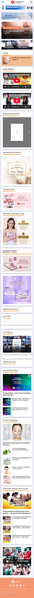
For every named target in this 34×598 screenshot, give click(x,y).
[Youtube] (17, 585)
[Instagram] (13, 585)
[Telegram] (20, 585)
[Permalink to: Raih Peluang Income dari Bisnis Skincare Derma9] (7, 411)
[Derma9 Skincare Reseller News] (17, 2)
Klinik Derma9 (5, 593)
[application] (17, 81)
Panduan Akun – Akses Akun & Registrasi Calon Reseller (21, 399)
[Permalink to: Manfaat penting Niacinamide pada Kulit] (7, 461)
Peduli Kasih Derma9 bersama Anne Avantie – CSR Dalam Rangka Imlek (21, 536)
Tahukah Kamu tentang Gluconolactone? (24, 46)
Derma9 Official (22, 592)
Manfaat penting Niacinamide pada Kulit (21, 458)
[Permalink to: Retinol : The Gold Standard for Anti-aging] (7, 470)
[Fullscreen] (29, 87)
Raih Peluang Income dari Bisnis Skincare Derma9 (20, 408)
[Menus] (2, 2)
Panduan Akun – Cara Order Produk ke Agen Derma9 (17, 394)
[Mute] (26, 87)
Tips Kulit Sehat (16, 28)
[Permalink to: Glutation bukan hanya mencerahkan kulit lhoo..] (17, 432)
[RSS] (24, 585)
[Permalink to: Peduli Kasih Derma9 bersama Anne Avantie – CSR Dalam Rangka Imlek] (7, 539)
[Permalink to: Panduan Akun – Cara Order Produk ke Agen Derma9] (17, 382)
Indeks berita (5, 595)
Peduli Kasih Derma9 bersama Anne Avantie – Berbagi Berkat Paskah (21, 517)
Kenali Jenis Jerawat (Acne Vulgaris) (13, 32)
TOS (21, 593)
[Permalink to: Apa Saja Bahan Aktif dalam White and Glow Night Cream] (7, 479)
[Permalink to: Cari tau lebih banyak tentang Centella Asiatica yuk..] (7, 451)
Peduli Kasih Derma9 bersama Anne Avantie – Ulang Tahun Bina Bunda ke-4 (17, 512)
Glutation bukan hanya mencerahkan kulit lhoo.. (16, 444)
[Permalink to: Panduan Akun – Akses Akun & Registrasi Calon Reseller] (7, 402)
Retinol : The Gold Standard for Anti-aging (21, 467)
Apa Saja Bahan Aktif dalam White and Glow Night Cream (8, 46)
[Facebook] (10, 585)
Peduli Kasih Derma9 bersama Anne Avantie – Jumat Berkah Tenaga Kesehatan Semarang (21, 526)
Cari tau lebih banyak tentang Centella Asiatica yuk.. (20, 449)
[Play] (5, 87)
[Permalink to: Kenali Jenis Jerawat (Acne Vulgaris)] (6, 60)
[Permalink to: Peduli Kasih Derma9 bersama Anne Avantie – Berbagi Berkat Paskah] (7, 520)
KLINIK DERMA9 (8, 28)
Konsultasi (15, 593)
